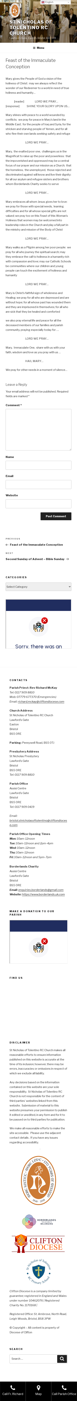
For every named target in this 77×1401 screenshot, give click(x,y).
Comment (14, 405)
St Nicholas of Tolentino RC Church (31, 27)
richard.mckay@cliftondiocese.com (41, 701)
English (48, 2)
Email (9, 476)
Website (12, 495)
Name (10, 457)
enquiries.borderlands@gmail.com (41, 890)
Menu (40, 47)
